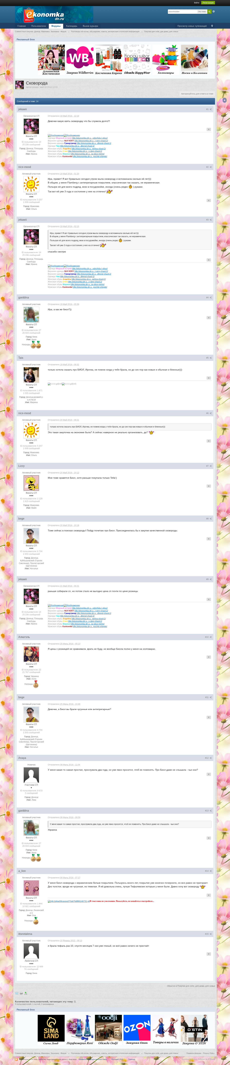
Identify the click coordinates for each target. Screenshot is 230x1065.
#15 (207, 934)
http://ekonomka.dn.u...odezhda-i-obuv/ (90, 138)
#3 (207, 220)
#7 (207, 466)
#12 (207, 758)
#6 (207, 413)
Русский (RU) (117, 1059)
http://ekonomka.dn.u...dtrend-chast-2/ (94, 143)
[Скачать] (25, 993)
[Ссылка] (56, 135)
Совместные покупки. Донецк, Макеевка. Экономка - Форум (40, 1053)
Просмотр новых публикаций (192, 26)
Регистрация (208, 3)
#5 (207, 358)
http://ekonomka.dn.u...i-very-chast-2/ (91, 141)
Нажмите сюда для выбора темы (93, 1059)
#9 (207, 579)
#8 (207, 519)
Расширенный (213, 11)
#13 (207, 811)
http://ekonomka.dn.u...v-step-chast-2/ (85, 151)
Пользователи (38, 26)
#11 (207, 697)
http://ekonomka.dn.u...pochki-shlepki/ (90, 156)
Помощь (131, 1059)
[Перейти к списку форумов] (54, 14)
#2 (207, 167)
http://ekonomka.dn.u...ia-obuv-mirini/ (87, 154)
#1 (207, 109)
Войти (196, 3)
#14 (207, 871)
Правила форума (193, 1053)
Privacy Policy (209, 1053)
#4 (207, 297)
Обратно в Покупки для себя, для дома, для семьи (191, 986)
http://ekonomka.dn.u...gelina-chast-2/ (89, 149)
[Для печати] (21, 993)
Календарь (71, 26)
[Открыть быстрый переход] (212, 26)
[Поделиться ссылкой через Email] (16, 993)
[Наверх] (225, 100)
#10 (207, 637)
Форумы (56, 26)
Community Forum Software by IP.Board (198, 1059)
